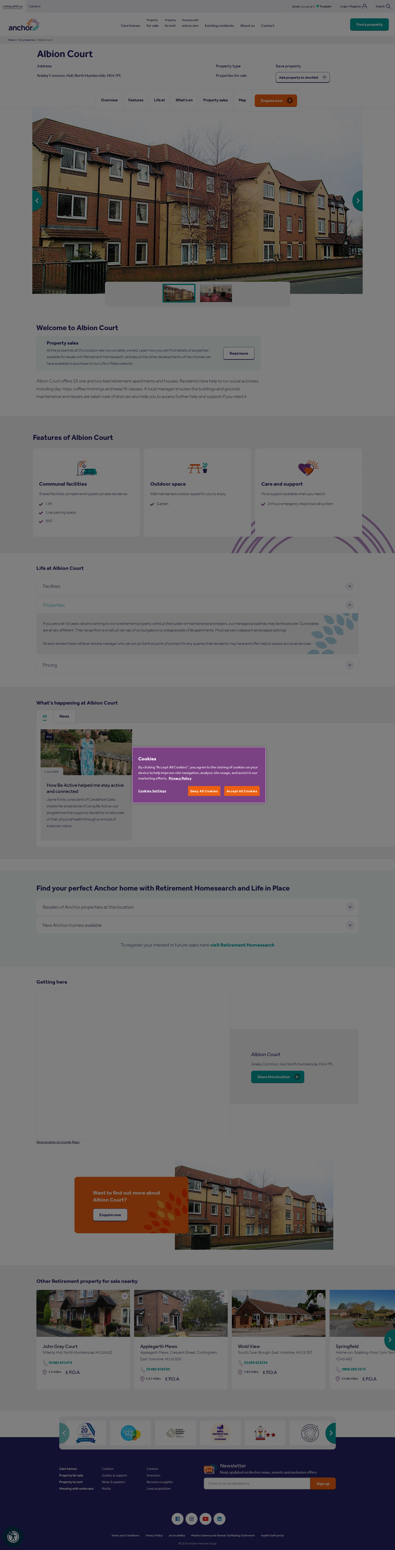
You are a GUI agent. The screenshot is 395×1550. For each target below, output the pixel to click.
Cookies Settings (152, 791)
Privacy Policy (180, 778)
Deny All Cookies (204, 791)
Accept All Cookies (242, 791)
